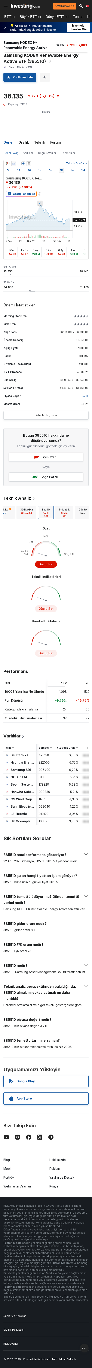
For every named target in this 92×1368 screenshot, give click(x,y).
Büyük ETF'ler (30, 17)
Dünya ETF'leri (57, 17)
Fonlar (78, 17)
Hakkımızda (57, 1160)
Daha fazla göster (46, 415)
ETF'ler (9, 17)
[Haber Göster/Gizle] (29, 163)
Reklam (54, 1168)
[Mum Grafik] (7, 163)
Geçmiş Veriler (47, 153)
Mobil (7, 1168)
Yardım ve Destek (61, 1177)
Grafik (23, 142)
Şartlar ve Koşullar (14, 1315)
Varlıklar (28, 153)
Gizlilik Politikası (13, 1329)
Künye (53, 1186)
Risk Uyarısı (10, 1343)
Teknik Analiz (17, 498)
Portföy (8, 1177)
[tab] (26, 512)
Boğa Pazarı (49, 477)
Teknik (39, 142)
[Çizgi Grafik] (13, 163)
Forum (55, 142)
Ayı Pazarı (49, 457)
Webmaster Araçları (17, 1186)
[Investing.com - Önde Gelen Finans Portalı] (25, 6)
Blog (6, 1160)
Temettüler (68, 153)
